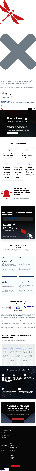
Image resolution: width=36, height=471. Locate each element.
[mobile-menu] (34, 109)
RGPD (1, 105)
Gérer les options (6, 97)
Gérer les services (3, 98)
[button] (18, 52)
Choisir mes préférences (10, 102)
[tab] (12, 218)
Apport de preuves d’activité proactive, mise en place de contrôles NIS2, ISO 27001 (31, 355)
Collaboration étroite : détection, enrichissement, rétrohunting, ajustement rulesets (6, 354)
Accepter (1, 102)
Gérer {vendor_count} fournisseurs (6, 99)
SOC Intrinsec (5, 347)
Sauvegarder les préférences (20, 102)
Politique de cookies (3, 103)
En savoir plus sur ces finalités (5, 101)
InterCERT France (29, 324)
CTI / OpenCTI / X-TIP (12, 348)
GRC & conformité (31, 347)
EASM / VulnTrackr (18, 347)
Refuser (4, 102)
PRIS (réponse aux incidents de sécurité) (18, 315)
